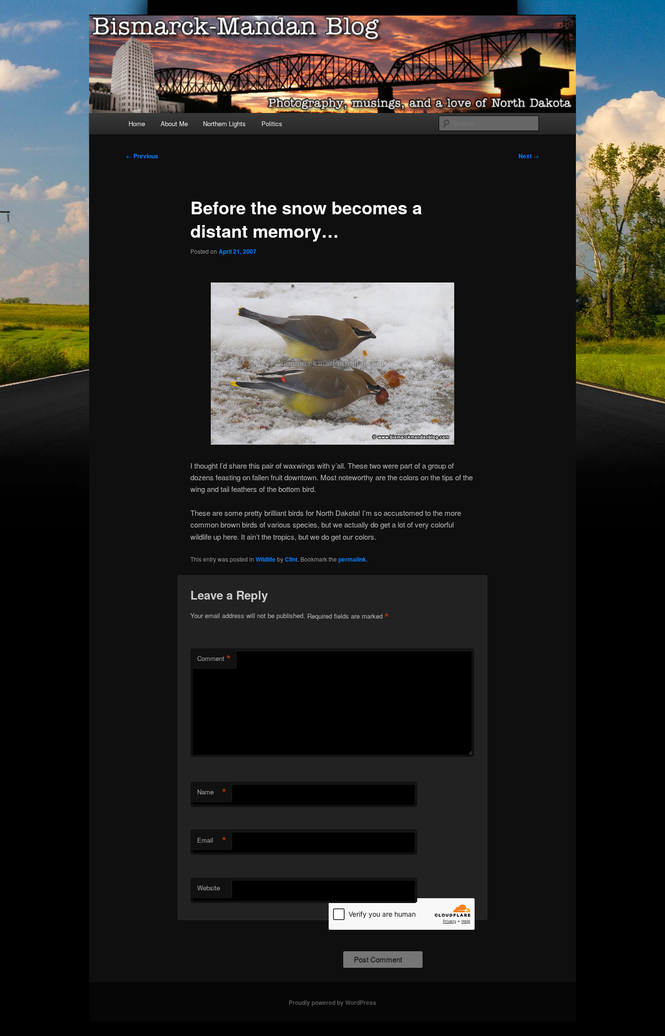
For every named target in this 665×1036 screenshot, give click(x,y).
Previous (142, 155)
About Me (174, 123)
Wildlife (266, 559)
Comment (214, 658)
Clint (291, 559)
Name (211, 792)
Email (211, 840)
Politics (271, 123)
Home (137, 123)
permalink (352, 559)
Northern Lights (224, 123)
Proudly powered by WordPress (332, 1002)
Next (528, 155)
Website (208, 887)
